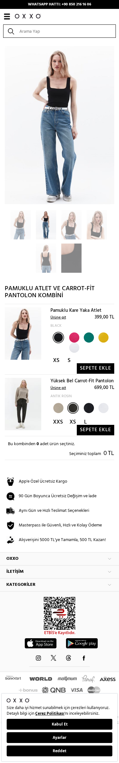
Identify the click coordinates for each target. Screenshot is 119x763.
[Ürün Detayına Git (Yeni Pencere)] (23, 333)
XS (56, 360)
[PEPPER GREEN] (88, 337)
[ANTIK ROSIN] (73, 408)
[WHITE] (74, 347)
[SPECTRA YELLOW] (103, 337)
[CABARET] (74, 337)
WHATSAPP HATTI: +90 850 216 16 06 (59, 4)
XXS (58, 422)
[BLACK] (58, 337)
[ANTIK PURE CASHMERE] (58, 407)
